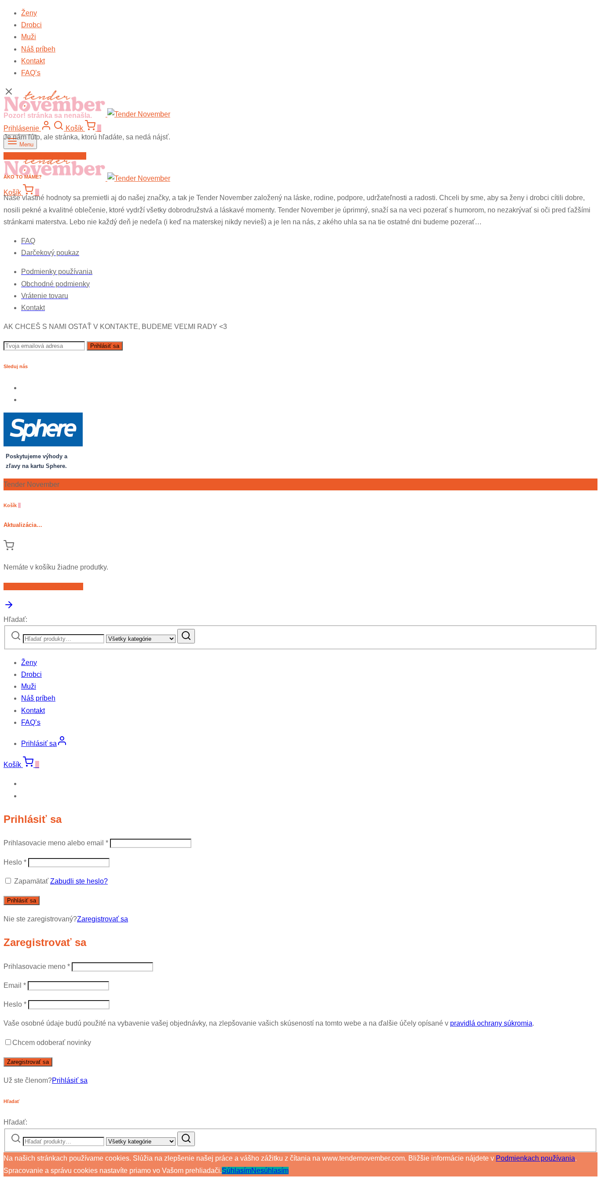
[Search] (186, 636)
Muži (28, 36)
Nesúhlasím (270, 1170)
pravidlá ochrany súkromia (491, 1023)
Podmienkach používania (535, 1158)
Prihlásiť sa (21, 900)
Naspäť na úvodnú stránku (45, 156)
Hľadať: (15, 619)
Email (15, 985)
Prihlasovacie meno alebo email (56, 843)
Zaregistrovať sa (102, 919)
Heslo (15, 862)
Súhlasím (236, 1170)
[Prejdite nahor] (9, 607)
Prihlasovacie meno (37, 966)
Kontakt (33, 61)
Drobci (31, 25)
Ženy (29, 13)
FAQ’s (30, 73)
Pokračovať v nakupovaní (43, 586)
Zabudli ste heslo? (79, 881)
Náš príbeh (38, 49)
